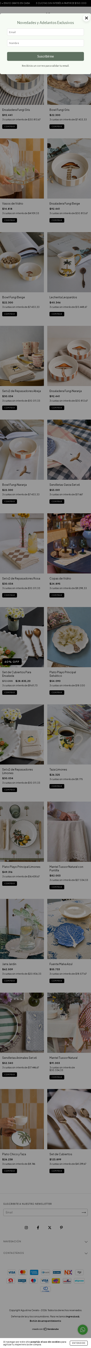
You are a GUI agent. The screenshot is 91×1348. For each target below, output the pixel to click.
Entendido (78, 1343)
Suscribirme (45, 56)
